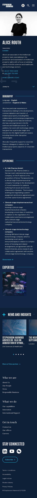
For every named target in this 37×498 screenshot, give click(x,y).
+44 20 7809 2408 (11, 71)
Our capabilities (8, 406)
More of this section (10, 364)
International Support (11, 413)
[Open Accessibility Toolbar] (23, 5)
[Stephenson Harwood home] (7, 5)
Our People (6, 386)
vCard (16, 77)
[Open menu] (33, 5)
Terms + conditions (8, 470)
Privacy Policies (7, 487)
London (5, 51)
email (4, 77)
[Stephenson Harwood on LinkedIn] (4, 451)
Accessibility (6, 474)
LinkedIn (10, 77)
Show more (6, 259)
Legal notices (7, 478)
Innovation (6, 410)
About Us (6, 382)
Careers (5, 433)
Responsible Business (10, 392)
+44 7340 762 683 (11, 73)
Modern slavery (7, 482)
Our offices (6, 430)
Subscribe (9, 460)
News (4, 389)
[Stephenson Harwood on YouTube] (12, 451)
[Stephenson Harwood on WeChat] (19, 451)
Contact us (6, 427)
